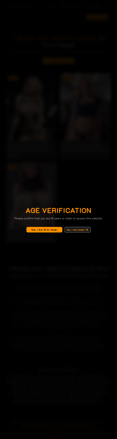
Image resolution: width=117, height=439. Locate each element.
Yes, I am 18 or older (44, 229)
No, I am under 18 (77, 229)
